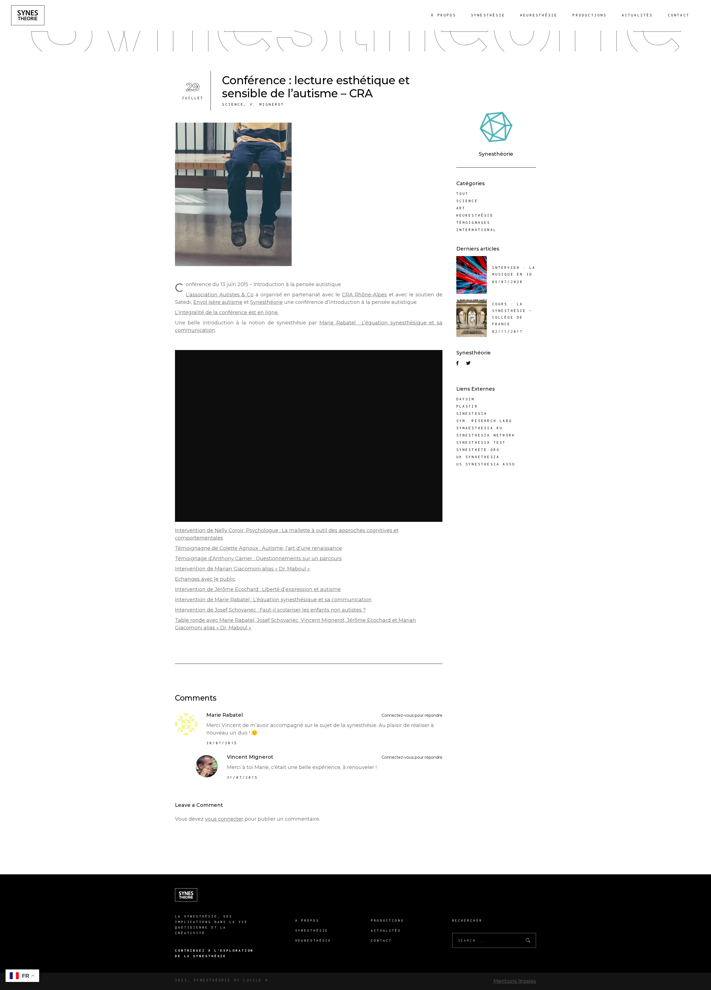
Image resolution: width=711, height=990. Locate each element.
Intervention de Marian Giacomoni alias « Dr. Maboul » (242, 569)
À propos (307, 920)
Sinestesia (471, 413)
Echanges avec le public (205, 579)
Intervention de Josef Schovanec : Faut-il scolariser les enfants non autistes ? (270, 610)
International (476, 230)
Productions (387, 920)
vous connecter (224, 819)
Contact (381, 940)
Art (461, 208)
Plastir (467, 406)
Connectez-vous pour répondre (412, 715)
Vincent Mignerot (250, 757)
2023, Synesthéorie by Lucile (218, 980)
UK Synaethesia (478, 457)
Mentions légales (515, 981)
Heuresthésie (475, 215)
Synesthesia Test (481, 442)
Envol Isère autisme (217, 302)
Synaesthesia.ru (479, 428)
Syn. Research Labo (484, 421)
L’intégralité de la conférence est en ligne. (227, 312)
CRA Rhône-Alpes (364, 295)
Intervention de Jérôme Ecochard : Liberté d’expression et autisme (258, 589)
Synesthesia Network (485, 435)
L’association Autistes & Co (220, 295)
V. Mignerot (267, 104)
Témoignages (473, 222)
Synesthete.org (478, 450)
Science (233, 104)
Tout (462, 194)
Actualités (386, 930)
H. (267, 980)
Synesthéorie (266, 302)
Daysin (465, 399)
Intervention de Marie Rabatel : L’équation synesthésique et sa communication (273, 600)
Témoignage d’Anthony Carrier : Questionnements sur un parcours (258, 558)
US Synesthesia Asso (485, 464)
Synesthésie (312, 930)
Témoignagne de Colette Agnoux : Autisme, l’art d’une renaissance (258, 548)
